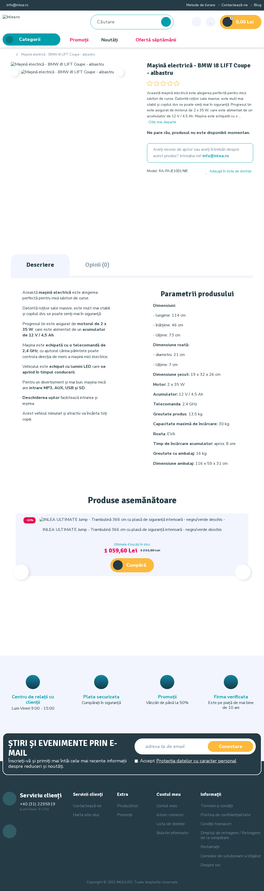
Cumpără (136, 565)
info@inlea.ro (16, 5)
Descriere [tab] (40, 265)
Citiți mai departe (162, 122)
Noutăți (109, 40)
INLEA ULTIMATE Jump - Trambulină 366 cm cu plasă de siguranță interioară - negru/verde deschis (132, 529)
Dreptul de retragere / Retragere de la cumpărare (230, 835)
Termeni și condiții (217, 806)
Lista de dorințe (170, 824)
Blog (257, 5)
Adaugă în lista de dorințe (230, 171)
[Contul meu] (196, 22)
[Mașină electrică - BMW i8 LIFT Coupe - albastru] (57, 64)
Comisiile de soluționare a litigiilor (231, 856)
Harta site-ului (86, 815)
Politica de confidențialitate (226, 815)
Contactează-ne (234, 5)
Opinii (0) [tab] (97, 265)
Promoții (79, 40)
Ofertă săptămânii (156, 40)
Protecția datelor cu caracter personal (196, 761)
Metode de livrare (200, 5)
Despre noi (210, 865)
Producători (127, 806)
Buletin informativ (172, 833)
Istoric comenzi (169, 815)
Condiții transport (216, 824)
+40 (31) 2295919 (37, 804)
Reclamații (210, 847)
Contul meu (166, 806)
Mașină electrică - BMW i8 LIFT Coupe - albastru (58, 55)
